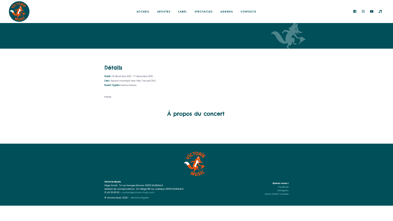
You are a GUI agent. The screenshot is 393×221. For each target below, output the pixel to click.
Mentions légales (140, 197)
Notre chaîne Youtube (277, 194)
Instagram (283, 190)
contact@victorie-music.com (138, 192)
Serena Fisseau (128, 85)
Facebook (283, 186)
